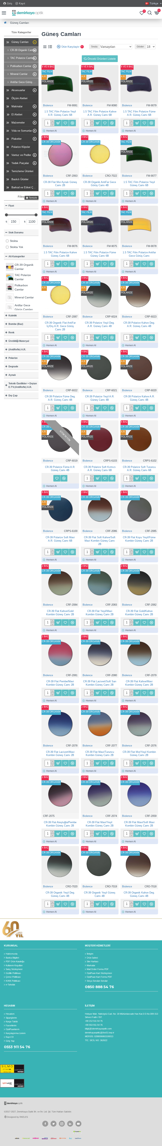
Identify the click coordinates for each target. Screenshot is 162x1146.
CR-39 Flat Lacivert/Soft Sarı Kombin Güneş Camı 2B (99, 683)
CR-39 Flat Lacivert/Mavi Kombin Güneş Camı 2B (60, 753)
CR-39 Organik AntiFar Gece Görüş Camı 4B (99, 184)
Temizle (33, 197)
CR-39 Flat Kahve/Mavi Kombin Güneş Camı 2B (139, 683)
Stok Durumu (15, 232)
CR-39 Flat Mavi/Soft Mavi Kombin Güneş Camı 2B (139, 824)
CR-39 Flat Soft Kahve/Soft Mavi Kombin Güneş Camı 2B (99, 541)
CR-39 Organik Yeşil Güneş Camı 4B (99, 894)
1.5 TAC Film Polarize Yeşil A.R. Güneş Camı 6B (60, 113)
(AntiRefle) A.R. (17, 349)
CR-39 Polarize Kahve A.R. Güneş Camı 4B (139, 398)
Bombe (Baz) (15, 324)
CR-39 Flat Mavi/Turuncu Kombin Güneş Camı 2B (99, 753)
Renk (11, 332)
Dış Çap (12, 395)
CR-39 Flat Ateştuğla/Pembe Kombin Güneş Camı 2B (60, 824)
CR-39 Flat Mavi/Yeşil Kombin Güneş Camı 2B (100, 824)
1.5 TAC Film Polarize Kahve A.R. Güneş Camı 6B (99, 113)
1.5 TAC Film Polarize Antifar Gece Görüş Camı (139, 254)
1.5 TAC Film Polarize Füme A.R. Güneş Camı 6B (139, 113)
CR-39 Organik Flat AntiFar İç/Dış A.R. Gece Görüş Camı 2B (60, 326)
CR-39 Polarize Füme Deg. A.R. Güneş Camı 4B (60, 398)
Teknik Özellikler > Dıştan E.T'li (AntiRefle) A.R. (22, 385)
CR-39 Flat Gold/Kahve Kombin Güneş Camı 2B (139, 613)
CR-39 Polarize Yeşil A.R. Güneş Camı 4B (99, 398)
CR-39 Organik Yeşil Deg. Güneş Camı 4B (60, 894)
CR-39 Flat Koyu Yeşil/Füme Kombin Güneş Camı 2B (139, 539)
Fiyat (11, 205)
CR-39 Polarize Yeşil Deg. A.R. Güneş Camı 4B (100, 324)
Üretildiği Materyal (18, 341)
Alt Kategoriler (16, 256)
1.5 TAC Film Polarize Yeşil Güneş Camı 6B (139, 184)
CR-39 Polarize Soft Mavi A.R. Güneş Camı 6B (60, 539)
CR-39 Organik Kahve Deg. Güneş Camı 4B (139, 894)
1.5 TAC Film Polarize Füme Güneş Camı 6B (100, 254)
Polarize (13, 358)
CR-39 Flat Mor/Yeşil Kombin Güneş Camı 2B (139, 753)
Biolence (48, 105)
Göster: (140, 46)
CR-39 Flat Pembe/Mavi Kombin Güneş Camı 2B (60, 683)
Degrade (13, 366)
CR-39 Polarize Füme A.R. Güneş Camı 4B (60, 469)
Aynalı (12, 375)
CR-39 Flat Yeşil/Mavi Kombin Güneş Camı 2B (100, 613)
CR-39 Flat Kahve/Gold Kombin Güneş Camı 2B (60, 613)
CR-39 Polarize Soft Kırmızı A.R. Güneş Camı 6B (100, 469)
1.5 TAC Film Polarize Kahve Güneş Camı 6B (60, 254)
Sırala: (94, 46)
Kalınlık (12, 315)
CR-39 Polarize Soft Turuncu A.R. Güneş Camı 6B (139, 469)
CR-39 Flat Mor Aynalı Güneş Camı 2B (60, 184)
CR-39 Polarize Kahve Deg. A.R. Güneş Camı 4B (139, 324)
